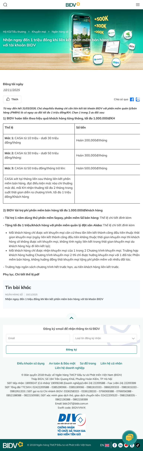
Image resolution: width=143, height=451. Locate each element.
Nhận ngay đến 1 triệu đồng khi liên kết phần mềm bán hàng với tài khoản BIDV (54, 299)
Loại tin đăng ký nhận (88, 338)
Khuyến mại (39, 31)
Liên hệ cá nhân (111, 363)
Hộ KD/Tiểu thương (14, 31)
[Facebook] (114, 445)
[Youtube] (126, 445)
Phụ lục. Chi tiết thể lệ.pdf (21, 274)
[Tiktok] (138, 445)
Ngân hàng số (60, 31)
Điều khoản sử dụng (31, 363)
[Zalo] (132, 445)
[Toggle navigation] (138, 4)
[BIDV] (13, 445)
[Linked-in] (120, 445)
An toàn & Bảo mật (62, 363)
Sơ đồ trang (88, 363)
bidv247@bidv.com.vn (75, 403)
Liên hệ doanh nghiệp (70, 368)
